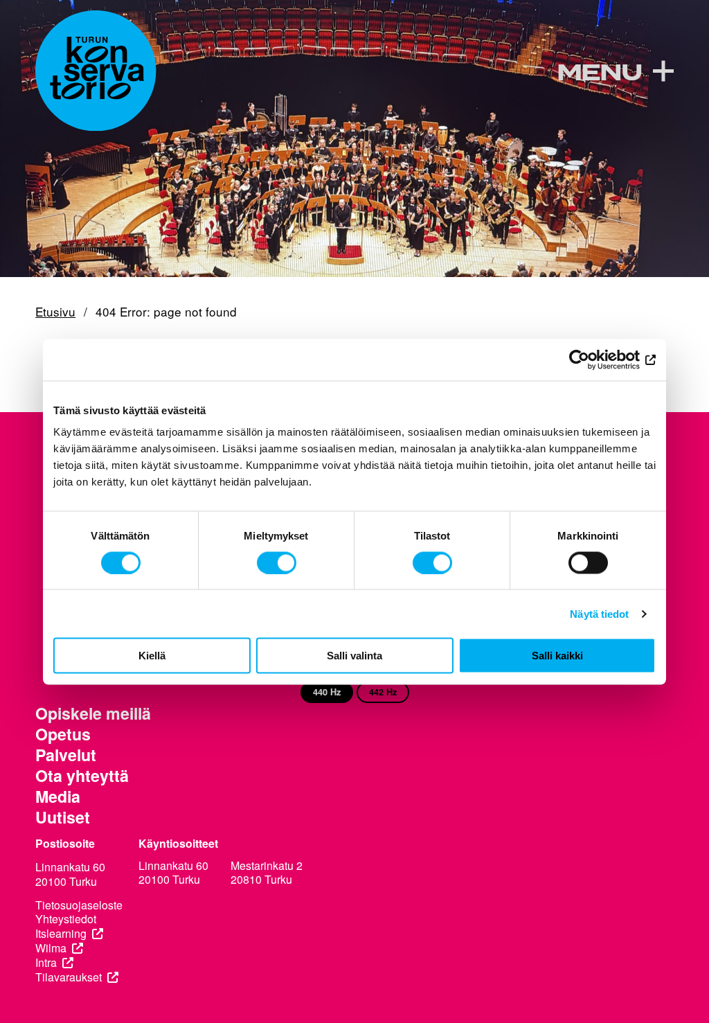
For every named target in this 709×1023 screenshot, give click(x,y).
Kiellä (151, 655)
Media (57, 796)
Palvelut (65, 755)
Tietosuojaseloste (79, 905)
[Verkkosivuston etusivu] (95, 70)
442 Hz (383, 692)
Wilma (50, 948)
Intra (46, 963)
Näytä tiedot (599, 613)
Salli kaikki (557, 655)
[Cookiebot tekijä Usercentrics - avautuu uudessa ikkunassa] (595, 359)
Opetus (63, 734)
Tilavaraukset (68, 977)
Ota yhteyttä (82, 775)
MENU (599, 73)
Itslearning (61, 934)
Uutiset (62, 817)
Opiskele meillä (93, 713)
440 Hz (327, 692)
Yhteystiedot (65, 919)
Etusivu (55, 312)
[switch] (276, 562)
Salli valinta (354, 655)
